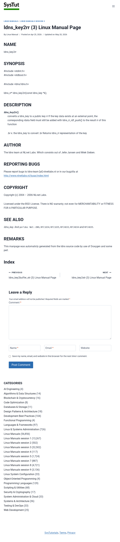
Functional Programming (17, 420)
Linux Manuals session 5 (17, 456)
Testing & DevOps (13, 505)
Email (49, 347)
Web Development (14, 510)
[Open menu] (113, 6)
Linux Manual (12, 34)
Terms (62, 532)
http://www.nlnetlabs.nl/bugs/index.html (26, 175)
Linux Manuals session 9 (17, 469)
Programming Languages (18, 483)
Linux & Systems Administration (21, 429)
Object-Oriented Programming (20, 478)
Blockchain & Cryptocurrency (19, 397)
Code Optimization (14, 402)
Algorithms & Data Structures (20, 393)
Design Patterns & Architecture (20, 411)
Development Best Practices (19, 416)
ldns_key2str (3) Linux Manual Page (91, 275)
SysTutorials (51, 532)
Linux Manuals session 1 (17, 438)
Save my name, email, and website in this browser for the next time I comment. (49, 356)
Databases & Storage (15, 406)
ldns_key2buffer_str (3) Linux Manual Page (32, 275)
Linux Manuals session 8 (17, 465)
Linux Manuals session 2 (17, 442)
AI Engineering (12, 389)
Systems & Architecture (16, 501)
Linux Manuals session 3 (32, 21)
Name (14, 347)
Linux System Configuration (19, 474)
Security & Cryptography (17, 492)
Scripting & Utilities (14, 487)
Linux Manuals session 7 (17, 460)
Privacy (71, 532)
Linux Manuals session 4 (17, 451)
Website (85, 347)
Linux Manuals (11, 21)
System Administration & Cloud (21, 496)
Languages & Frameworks (18, 424)
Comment (15, 302)
